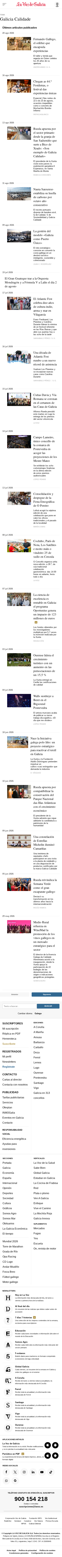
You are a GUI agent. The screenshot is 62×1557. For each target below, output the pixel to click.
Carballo (38, 1047)
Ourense (38, 1072)
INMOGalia (8, 1112)
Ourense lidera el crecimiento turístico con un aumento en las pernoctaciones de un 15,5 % (44, 665)
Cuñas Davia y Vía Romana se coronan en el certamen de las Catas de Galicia (45, 400)
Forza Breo (9, 1271)
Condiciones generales (18, 1553)
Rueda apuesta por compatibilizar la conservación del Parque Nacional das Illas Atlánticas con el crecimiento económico (44, 798)
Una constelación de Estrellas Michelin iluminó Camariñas (44, 842)
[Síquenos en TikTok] (51, 1472)
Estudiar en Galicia (44, 1177)
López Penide (39, 479)
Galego (38, 1013)
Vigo (36, 1087)
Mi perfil (6, 1056)
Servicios (7, 1102)
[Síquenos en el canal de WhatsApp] (6, 1480)
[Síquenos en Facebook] (6, 1472)
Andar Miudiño (11, 1266)
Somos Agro (9, 1213)
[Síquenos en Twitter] (15, 1472)
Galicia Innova (42, 1218)
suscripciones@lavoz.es (31, 1506)
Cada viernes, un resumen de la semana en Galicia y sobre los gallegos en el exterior (35, 1369)
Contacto (7, 1122)
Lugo (36, 1067)
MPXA (23, 1524)
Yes (36, 1238)
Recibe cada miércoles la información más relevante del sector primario (36, 1345)
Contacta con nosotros (15, 1084)
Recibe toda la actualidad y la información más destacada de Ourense (33, 1427)
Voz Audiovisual (51, 1518)
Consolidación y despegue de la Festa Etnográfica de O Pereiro (43, 499)
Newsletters (9, 1061)
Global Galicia (42, 1172)
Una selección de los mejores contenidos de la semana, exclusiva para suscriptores (36, 1320)
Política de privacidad (28, 1550)
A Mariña (39, 1032)
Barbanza (39, 1042)
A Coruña (39, 1027)
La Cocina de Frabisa (46, 1182)
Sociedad (8, 1198)
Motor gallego (10, 1281)
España (7, 1177)
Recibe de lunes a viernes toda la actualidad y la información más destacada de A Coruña (33, 1380)
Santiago (39, 1082)
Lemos (37, 1062)
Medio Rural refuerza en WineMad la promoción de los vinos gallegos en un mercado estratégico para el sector (44, 935)
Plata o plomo (41, 1193)
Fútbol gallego (11, 1276)
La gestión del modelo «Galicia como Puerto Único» (43, 237)
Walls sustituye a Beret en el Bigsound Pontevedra (43, 702)
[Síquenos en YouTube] (42, 1472)
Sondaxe (17, 1521)
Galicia (6, 1167)
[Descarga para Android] (55, 1445)
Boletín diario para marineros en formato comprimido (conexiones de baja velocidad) (35, 1356)
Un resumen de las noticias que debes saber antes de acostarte (36, 1309)
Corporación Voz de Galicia (15, 1518)
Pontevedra (40, 1077)
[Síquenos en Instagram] (24, 1472)
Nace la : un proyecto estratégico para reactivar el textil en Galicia (43, 746)
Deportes (8, 1193)
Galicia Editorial (35, 1524)
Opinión (7, 1188)
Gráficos (7, 1208)
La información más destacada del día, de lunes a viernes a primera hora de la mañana (34, 1297)
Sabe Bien (39, 1167)
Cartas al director (12, 1079)
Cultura (7, 1203)
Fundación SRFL (35, 1518)
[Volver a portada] (31, 4)
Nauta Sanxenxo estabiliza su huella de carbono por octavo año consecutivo (44, 197)
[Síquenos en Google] (15, 1480)
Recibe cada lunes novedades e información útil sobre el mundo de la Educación (37, 1333)
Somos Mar (9, 1218)
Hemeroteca (9, 1038)
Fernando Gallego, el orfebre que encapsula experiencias (44, 45)
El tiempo (8, 1233)
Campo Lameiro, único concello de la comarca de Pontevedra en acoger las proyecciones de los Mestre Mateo (45, 449)
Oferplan (7, 1107)
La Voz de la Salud (44, 1162)
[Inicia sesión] (56, 4)
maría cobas (39, 527)
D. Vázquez (36, 773)
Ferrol (37, 1057)
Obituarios (8, 1223)
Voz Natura (38, 1521)
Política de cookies (47, 1550)
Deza (37, 1052)
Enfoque (38, 1203)
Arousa (38, 1037)
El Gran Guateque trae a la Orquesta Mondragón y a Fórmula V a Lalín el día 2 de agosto (31, 282)
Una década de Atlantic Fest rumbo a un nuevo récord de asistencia (45, 358)
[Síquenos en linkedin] (33, 1472)
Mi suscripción (10, 1028)
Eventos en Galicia (13, 1117)
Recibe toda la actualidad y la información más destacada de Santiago (33, 1405)
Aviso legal (11, 1550)
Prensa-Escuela (52, 1521)
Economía (8, 1172)
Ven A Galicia (41, 1198)
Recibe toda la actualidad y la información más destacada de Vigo (33, 1416)
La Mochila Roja (43, 1213)
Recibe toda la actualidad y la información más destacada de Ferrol (33, 1392)
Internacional (10, 1182)
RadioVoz (7, 1521)
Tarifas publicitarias (13, 1097)
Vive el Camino (42, 1208)
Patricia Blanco (40, 114)
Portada (7, 1162)
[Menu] (4, 4)
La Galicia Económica (15, 1228)
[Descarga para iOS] (48, 1445)
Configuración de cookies (42, 1553)
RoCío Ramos (39, 908)
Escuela (38, 1243)
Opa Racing (9, 1256)
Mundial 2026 (10, 1241)
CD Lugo (8, 1261)
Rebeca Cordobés (42, 175)
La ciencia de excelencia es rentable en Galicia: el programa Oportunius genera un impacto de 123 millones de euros (45, 606)
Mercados (39, 1228)
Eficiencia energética (14, 1138)
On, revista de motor (45, 1248)
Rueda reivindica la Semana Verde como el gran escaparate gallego (45, 885)
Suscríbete (8, 1043)
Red (36, 1188)
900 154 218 (31, 1499)
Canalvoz (27, 1521)
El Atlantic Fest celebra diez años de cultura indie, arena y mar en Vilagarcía (43, 306)
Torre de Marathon (13, 1246)
